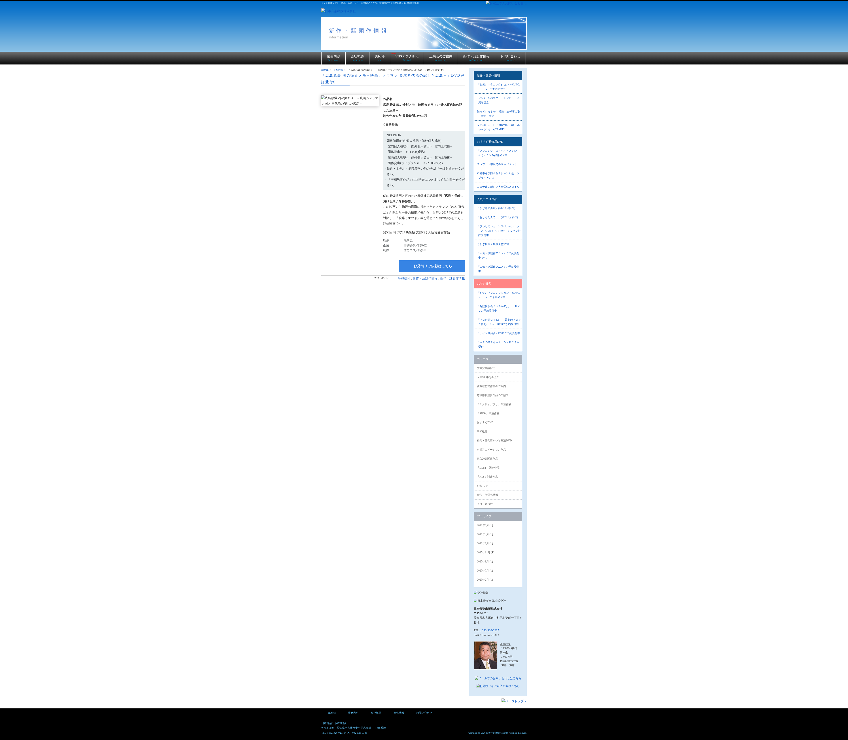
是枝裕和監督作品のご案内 (493, 395)
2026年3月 (483, 543)
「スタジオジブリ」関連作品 (494, 404)
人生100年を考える (488, 377)
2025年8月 (483, 561)
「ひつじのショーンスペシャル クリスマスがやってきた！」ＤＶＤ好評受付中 (499, 231)
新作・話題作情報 (476, 58)
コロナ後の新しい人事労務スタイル (498, 186)
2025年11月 (483, 552)
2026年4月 (483, 534)
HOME (325, 69)
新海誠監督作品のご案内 (491, 386)
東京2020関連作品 (487, 458)
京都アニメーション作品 (491, 449)
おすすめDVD (485, 422)
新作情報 (399, 712)
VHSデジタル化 (405, 57)
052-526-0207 (490, 630)
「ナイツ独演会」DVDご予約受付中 (498, 333)
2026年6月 (483, 525)
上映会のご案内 (440, 58)
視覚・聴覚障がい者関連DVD (494, 440)
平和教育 (338, 69)
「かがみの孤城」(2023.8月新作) (496, 208)
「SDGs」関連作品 (488, 413)
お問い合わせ (510, 58)
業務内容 (333, 58)
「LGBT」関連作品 (488, 467)
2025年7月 (483, 570)
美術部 (380, 58)
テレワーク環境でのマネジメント (497, 164)
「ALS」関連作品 (487, 476)
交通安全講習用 (486, 368)
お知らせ (482, 485)
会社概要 (357, 58)
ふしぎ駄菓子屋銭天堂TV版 (493, 244)
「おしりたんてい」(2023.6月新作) (497, 217)
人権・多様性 (485, 503)
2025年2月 (483, 579)
